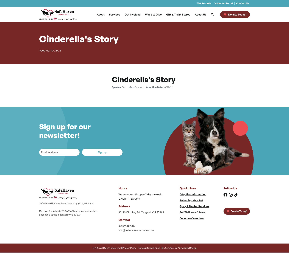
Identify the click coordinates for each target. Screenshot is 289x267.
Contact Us (242, 3)
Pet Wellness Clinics (192, 212)
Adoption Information (193, 194)
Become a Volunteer (192, 218)
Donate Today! (238, 211)
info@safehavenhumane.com (136, 230)
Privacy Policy (129, 247)
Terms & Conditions (148, 247)
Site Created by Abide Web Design (179, 247)
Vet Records (204, 3)
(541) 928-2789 (126, 225)
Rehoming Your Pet (191, 200)
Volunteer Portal (223, 3)
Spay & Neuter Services (194, 206)
